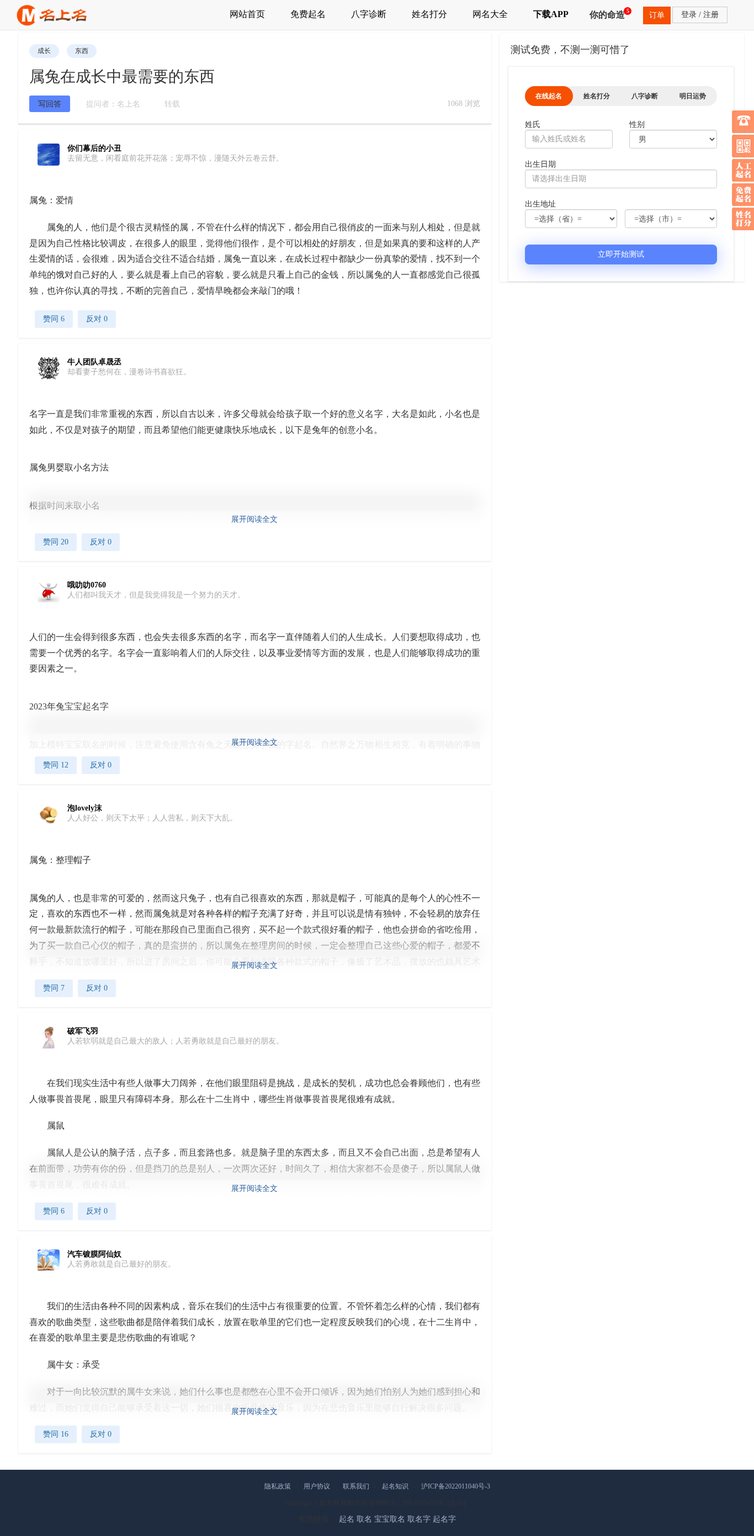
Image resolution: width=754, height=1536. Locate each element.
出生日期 (540, 164)
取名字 (419, 1519)
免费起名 (308, 14)
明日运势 (692, 96)
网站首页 (247, 14)
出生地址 (540, 204)
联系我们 (356, 1486)
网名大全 (490, 14)
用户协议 (317, 1486)
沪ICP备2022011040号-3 (455, 1486)
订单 (657, 15)
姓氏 (532, 124)
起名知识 (395, 1486)
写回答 (49, 104)
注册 (711, 14)
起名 (346, 1519)
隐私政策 (277, 1486)
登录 (689, 14)
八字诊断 (368, 14)
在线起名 (548, 96)
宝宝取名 (389, 1519)
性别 (637, 124)
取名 (364, 1519)
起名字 (444, 1519)
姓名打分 (429, 14)
